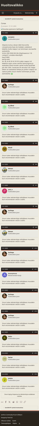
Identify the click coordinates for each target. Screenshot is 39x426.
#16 (36, 374)
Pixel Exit (9, 417)
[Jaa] (33, 33)
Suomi (14, 421)
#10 (36, 248)
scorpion (5, 26)
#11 (36, 269)
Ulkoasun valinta (6, 421)
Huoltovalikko (12, 5)
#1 (36, 33)
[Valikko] (2, 13)
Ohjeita (15, 423)
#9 (36, 227)
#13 (36, 311)
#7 (36, 185)
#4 (36, 122)
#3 (36, 101)
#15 (36, 353)
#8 (36, 206)
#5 (36, 143)
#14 (36, 332)
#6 (36, 164)
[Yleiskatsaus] (37, 13)
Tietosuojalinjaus (6, 423)
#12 (36, 290)
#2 (36, 80)
